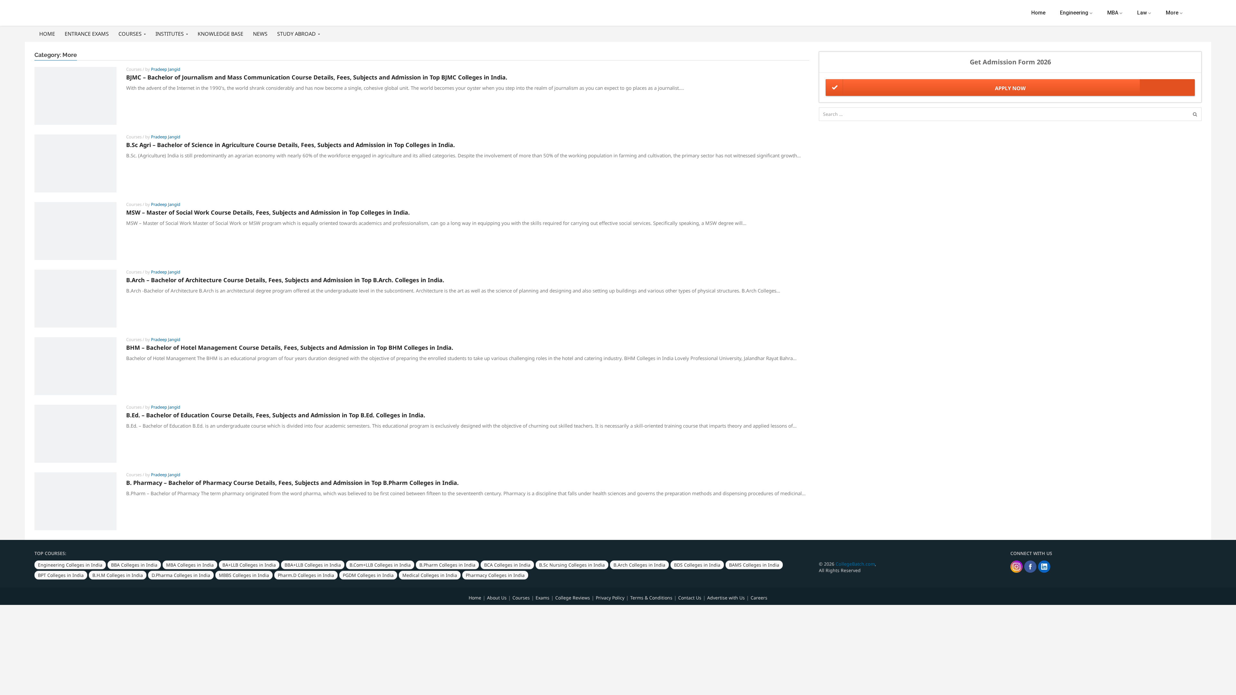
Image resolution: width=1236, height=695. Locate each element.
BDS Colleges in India (697, 565)
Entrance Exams (87, 33)
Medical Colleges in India (429, 575)
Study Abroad (297, 33)
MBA (1113, 13)
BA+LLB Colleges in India (249, 565)
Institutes (170, 33)
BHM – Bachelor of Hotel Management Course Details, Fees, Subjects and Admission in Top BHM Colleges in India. (289, 347)
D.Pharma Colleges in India (181, 575)
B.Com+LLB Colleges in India (380, 565)
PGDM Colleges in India (368, 575)
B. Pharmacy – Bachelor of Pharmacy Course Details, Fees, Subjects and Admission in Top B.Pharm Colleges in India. (292, 482)
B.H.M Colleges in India (117, 575)
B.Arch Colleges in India (639, 565)
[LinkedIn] (1044, 567)
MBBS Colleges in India (244, 575)
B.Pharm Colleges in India (447, 565)
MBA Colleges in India (190, 565)
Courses (130, 33)
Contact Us (689, 598)
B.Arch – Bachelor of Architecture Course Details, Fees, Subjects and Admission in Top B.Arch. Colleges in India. (285, 280)
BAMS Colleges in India (754, 565)
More (1173, 13)
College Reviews (572, 598)
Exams (542, 598)
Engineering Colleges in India (70, 565)
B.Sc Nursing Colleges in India (572, 565)
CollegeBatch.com (855, 564)
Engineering (1075, 13)
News (260, 33)
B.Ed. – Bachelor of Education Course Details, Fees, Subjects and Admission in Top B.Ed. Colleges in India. (275, 415)
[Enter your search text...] (1194, 114)
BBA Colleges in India (134, 565)
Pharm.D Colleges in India (306, 575)
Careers (759, 598)
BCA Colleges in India (507, 565)
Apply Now (1010, 88)
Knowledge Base (220, 33)
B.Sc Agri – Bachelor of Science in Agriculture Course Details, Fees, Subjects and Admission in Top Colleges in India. (290, 145)
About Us (497, 598)
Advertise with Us (726, 598)
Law (1142, 13)
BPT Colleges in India (61, 575)
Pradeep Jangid (165, 69)
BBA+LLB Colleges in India (313, 565)
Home (1038, 13)
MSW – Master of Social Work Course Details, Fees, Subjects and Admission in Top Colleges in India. (268, 212)
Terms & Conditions (651, 598)
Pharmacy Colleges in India (495, 575)
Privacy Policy (610, 598)
